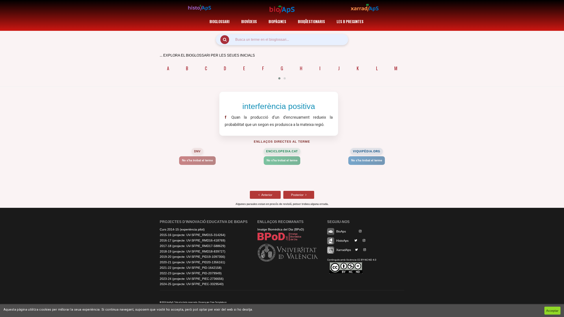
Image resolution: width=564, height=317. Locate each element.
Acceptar (552, 310)
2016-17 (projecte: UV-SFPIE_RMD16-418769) (192, 240)
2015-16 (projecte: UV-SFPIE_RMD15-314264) (192, 235)
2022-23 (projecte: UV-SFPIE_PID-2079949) (191, 273)
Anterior (266, 195)
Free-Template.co (218, 302)
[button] (279, 78)
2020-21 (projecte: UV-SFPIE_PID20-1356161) (192, 262)
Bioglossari (220, 21)
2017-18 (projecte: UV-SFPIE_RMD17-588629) (192, 246)
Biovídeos (249, 21)
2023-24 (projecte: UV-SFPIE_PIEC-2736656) (192, 278)
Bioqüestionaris (311, 21)
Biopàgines (277, 21)
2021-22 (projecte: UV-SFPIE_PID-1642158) (191, 267)
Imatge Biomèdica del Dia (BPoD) (280, 229)
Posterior (298, 195)
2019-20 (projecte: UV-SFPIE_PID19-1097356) (192, 256)
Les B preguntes (350, 21)
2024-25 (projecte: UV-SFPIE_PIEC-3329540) (192, 284)
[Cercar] (224, 39)
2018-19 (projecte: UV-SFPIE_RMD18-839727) (192, 251)
